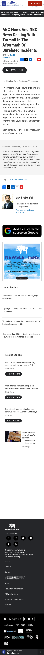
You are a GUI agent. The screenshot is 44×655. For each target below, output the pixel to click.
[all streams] (41, 652)
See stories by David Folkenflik (25, 211)
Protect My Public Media (14, 599)
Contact (8, 567)
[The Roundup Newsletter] (22, 261)
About (7, 561)
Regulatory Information (14, 589)
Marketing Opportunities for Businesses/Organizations (15, 578)
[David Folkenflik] (7, 201)
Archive (8, 605)
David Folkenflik (8, 56)
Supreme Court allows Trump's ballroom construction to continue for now (29, 437)
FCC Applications (11, 594)
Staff (7, 584)
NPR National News (18, 180)
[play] (3, 652)
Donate (36, 4)
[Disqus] (22, 485)
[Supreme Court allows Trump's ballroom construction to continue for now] (13, 436)
